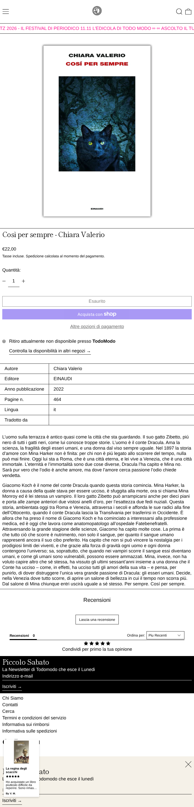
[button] (179, 12)
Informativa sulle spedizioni (29, 731)
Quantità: (11, 270)
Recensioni (97, 600)
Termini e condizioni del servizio (34, 717)
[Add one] (23, 281)
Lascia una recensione (97, 620)
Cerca (8, 711)
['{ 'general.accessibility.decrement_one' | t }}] (4, 281)
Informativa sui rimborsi (25, 724)
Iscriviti (9, 686)
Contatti (10, 704)
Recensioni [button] (19, 635)
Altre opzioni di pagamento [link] (97, 326)
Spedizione (35, 256)
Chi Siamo (12, 698)
